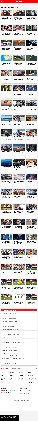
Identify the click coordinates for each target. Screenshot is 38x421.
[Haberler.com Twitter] (6, 390)
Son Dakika (3, 378)
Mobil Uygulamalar (31, 382)
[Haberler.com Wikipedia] (4, 393)
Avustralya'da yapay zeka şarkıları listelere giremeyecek (11, 323)
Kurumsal (29, 372)
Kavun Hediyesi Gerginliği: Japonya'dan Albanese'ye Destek (12, 363)
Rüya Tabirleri (21, 379)
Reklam (27, 368)
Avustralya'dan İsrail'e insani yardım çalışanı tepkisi (10, 334)
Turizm (11, 378)
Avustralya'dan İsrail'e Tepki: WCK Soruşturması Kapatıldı (11, 339)
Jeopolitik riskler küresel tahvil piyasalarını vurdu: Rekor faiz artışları (13, 342)
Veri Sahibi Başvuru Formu (32, 379)
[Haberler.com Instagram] (8, 390)
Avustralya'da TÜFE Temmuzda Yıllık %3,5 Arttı (10, 313)
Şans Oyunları (21, 378)
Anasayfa (2, 5)
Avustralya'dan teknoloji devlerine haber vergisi (10, 329)
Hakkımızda (24, 368)
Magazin (2, 376)
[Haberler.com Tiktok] (8, 393)
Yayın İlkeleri (36, 368)
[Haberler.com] (6, 368)
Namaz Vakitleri (21, 375)
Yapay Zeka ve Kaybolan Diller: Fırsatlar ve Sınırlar (10, 355)
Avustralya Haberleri (8, 5)
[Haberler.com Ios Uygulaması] (22, 391)
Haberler (2, 372)
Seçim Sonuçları (21, 376)
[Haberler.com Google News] (2, 390)
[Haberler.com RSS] (2, 393)
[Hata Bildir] (17, 400)
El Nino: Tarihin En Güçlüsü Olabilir (7, 345)
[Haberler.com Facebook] (4, 390)
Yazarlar (11, 379)
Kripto (2, 379)
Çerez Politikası (30, 376)
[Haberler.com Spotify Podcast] (14, 390)
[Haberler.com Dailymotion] (12, 393)
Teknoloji (11, 375)
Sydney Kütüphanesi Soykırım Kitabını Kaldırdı (9, 350)
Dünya (2, 382)
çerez (2, 417)
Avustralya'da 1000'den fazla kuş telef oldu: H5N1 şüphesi (11, 337)
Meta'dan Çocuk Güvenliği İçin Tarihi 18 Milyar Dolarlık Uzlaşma (12, 315)
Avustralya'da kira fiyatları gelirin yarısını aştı (9, 318)
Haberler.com (21, 372)
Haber (15, 399)
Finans (11, 376)
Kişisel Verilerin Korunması (32, 378)
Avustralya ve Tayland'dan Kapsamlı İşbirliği (9, 347)
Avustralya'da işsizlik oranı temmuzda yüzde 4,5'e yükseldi (12, 331)
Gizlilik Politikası (30, 375)
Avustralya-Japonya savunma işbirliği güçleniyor (10, 353)
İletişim (30, 368)
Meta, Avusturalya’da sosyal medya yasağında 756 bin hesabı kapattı (13, 358)
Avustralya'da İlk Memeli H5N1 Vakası (8, 326)
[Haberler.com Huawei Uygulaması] (31, 391)
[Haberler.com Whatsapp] (12, 390)
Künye (33, 368)
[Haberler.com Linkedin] (10, 390)
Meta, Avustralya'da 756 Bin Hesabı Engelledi (9, 361)
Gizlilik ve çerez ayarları (12, 400)
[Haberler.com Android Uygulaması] (26, 391)
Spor (2, 375)
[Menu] (1, 1)
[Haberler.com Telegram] (10, 393)
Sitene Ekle (29, 385)
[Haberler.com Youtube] (6, 393)
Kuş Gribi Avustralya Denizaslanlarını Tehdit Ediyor (10, 321)
